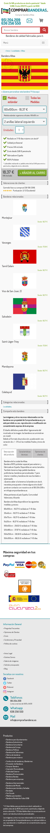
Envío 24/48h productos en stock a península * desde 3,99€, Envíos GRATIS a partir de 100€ (25, 4)
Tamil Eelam (8, 266)
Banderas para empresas (14, 779)
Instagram (10, 691)
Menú (5, 42)
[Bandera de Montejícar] (24, 207)
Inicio (8, 51)
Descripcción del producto (9, 453)
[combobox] (25, 109)
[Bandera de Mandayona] (24, 356)
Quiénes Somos (9, 657)
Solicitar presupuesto (11, 665)
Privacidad (18, 640)
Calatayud (7, 392)
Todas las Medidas (36, 99)
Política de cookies (10, 644)
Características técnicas (25, 453)
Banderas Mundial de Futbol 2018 (17, 798)
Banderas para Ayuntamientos (16, 739)
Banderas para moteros (14, 757)
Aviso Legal (8, 653)
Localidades (16, 51)
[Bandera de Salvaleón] (24, 306)
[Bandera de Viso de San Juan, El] (24, 281)
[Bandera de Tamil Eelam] (24, 257)
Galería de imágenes (11, 661)
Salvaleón (6, 316)
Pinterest (9, 687)
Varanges (6, 242)
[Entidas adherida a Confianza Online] (24, 586)
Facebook (10, 678)
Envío (6, 636)
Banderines (29, 761)
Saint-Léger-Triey (10, 341)
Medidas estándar (13, 99)
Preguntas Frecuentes (11, 628)
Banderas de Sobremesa (14, 752)
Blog (5, 669)
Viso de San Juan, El (12, 291)
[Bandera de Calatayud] (24, 382)
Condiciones (8, 640)
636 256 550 (11, 23)
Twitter (9, 683)
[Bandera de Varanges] (24, 232)
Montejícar (7, 217)
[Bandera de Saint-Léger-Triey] (24, 331)
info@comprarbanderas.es (23, 720)
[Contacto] (29, 21)
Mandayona (7, 366)
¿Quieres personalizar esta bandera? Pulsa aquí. (21, 91)
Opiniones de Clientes (11, 632)
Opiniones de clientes (40, 453)
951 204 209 (10, 19)
